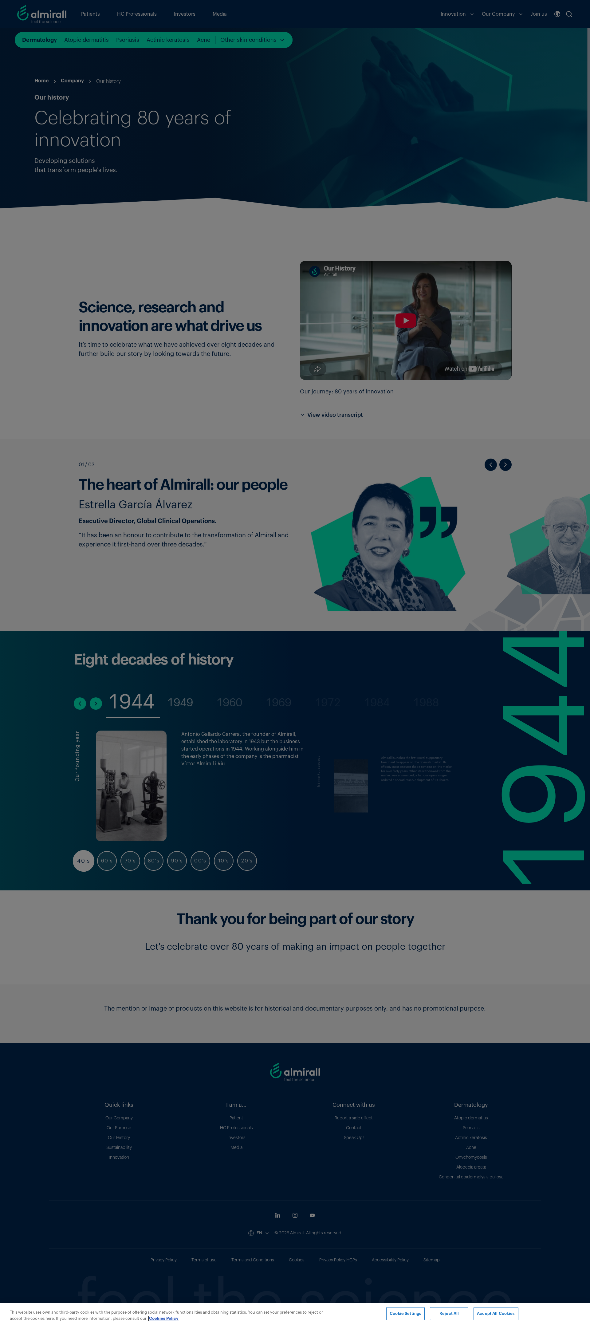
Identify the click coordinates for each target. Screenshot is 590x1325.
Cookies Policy (164, 1318)
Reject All (449, 1313)
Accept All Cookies (496, 1313)
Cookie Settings (405, 1313)
